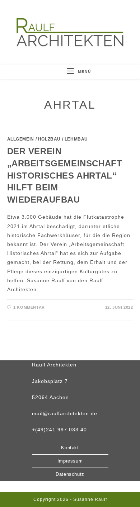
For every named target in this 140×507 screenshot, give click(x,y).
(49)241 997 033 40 (61, 429)
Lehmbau (76, 139)
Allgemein (20, 139)
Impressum (70, 461)
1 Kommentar (29, 307)
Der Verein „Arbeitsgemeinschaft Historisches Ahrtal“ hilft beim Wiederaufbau (64, 175)
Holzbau (49, 139)
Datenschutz (70, 474)
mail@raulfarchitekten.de (64, 413)
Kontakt (70, 447)
